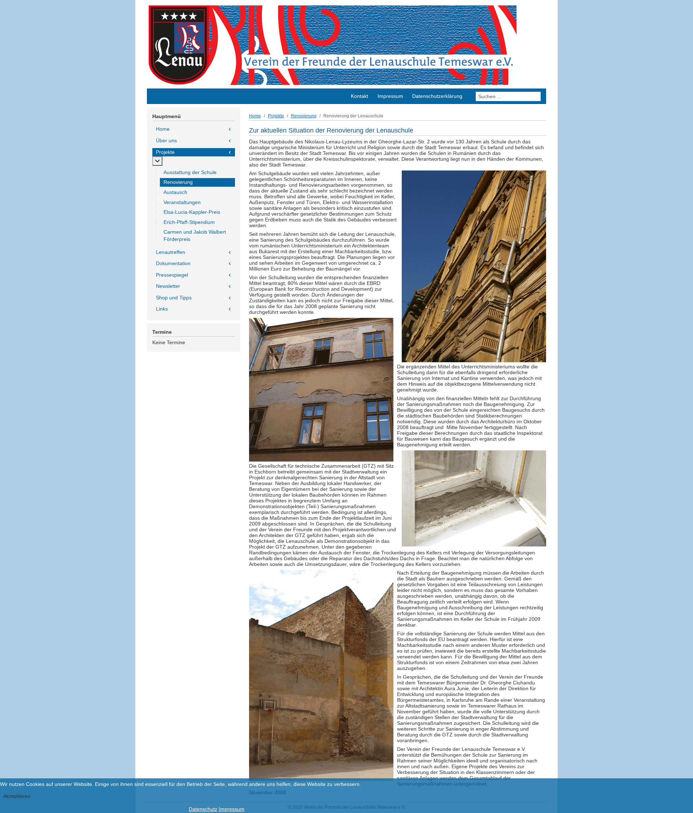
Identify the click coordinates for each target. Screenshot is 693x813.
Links (162, 309)
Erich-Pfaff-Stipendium (189, 222)
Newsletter (168, 286)
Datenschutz (203, 809)
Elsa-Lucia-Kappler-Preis (192, 212)
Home (163, 129)
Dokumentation (173, 263)
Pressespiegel (172, 275)
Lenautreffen (170, 252)
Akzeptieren (16, 796)
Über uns (166, 140)
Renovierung (178, 182)
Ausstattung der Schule (190, 172)
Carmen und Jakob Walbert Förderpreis (195, 235)
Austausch (175, 192)
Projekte (165, 152)
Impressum (231, 809)
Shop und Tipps (174, 297)
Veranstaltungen (182, 202)
